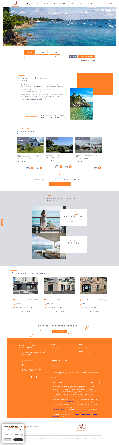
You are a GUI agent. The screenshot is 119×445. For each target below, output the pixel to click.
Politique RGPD (96, 438)
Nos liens (79, 438)
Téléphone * (82, 351)
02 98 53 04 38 (86, 303)
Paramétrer (8, 439)
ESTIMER (71, 3)
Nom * (53, 344)
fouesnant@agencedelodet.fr (55, 307)
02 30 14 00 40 (20, 303)
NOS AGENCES (59, 3)
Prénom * (81, 344)
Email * (53, 351)
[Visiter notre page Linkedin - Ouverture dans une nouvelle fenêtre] (2, 225)
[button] (59, 174)
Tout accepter (18, 439)
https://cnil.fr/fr (70, 401)
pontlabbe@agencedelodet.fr (24, 307)
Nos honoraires (55, 438)
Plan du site (61, 438)
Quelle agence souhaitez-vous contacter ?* (68, 358)
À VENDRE (37, 3)
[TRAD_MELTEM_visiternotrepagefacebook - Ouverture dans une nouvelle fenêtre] (2, 220)
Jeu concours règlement (87, 438)
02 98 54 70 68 (51, 303)
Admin (75, 438)
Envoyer (93, 382)
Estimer (54, 52)
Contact (90, 3)
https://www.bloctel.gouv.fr (59, 409)
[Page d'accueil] (15, 4)
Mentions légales (69, 438)
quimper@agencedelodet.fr (90, 307)
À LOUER (47, 3)
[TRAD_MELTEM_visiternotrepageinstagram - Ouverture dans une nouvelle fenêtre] (2, 222)
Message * (54, 364)
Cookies (102, 438)
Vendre (81, 3)
